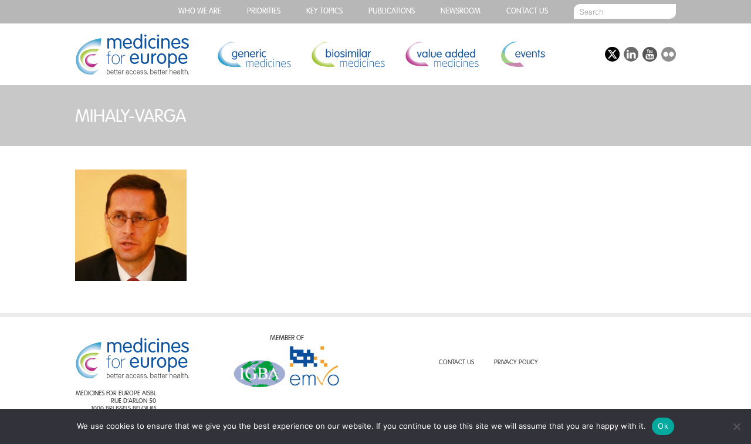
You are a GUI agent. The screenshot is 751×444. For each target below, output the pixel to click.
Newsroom (461, 11)
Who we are (199, 11)
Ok (663, 426)
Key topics (324, 11)
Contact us (527, 11)
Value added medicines (442, 54)
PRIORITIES (263, 11)
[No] (736, 426)
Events (522, 54)
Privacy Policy (516, 363)
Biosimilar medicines (348, 54)
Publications (391, 11)
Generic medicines (254, 54)
